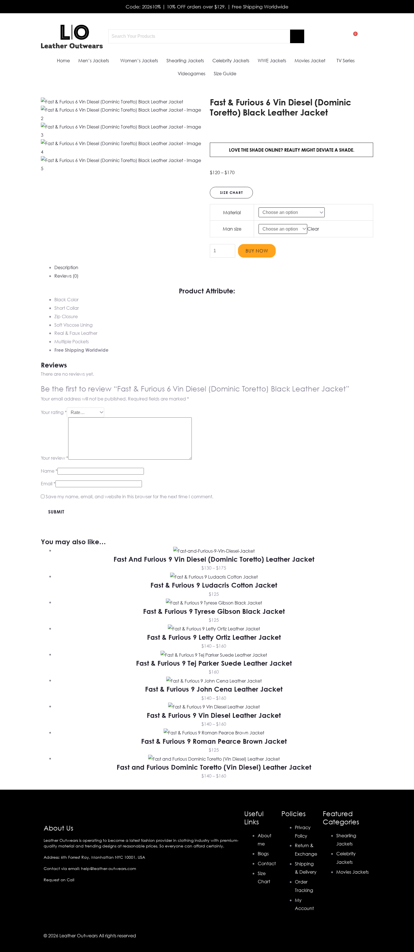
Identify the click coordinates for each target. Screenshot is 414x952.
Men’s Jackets (93, 60)
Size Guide (225, 73)
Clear (313, 229)
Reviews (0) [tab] (66, 276)
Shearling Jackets (185, 60)
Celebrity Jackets (230, 60)
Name (49, 471)
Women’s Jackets (139, 60)
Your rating (54, 412)
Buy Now (257, 251)
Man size (232, 229)
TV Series (346, 60)
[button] (95, 60)
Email (48, 483)
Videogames (191, 73)
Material (232, 212)
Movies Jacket (310, 60)
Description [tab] (66, 267)
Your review (54, 458)
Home (63, 60)
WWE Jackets (272, 60)
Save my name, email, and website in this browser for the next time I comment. (129, 496)
